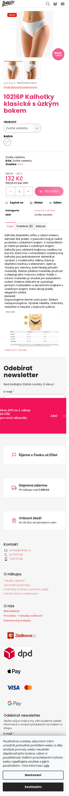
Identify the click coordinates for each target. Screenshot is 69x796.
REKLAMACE (12, 611)
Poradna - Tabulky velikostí (23, 615)
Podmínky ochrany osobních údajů (26, 589)
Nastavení (33, 775)
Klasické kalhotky (45, 210)
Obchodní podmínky (17, 585)
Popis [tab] (10, 226)
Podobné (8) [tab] (25, 226)
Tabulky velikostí (14, 581)
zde (46, 766)
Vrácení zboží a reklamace (21, 593)
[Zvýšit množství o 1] (28, 191)
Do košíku (52, 191)
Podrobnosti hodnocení (20, 87)
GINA (20, 164)
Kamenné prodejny (17, 620)
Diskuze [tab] (40, 226)
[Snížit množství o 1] (10, 191)
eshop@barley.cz (20, 550)
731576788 (16, 559)
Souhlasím (33, 787)
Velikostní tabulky (16, 350)
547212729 (16, 554)
